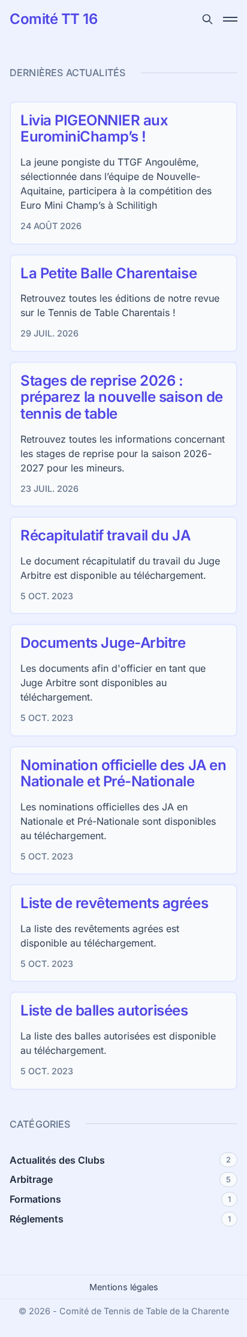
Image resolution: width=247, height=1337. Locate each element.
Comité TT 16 (53, 19)
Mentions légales (123, 1287)
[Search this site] (207, 19)
